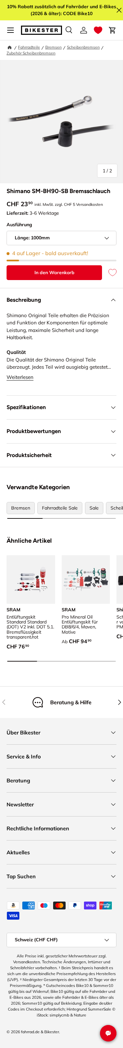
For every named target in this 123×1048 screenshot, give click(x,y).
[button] (98, 30)
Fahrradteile (29, 47)
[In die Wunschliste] (109, 272)
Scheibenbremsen (83, 47)
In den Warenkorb (54, 272)
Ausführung (19, 225)
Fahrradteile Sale (60, 508)
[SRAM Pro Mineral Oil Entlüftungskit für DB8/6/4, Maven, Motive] (86, 579)
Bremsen (53, 47)
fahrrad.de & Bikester (40, 1031)
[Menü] (10, 30)
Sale (94, 508)
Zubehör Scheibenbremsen (31, 53)
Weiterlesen (20, 377)
